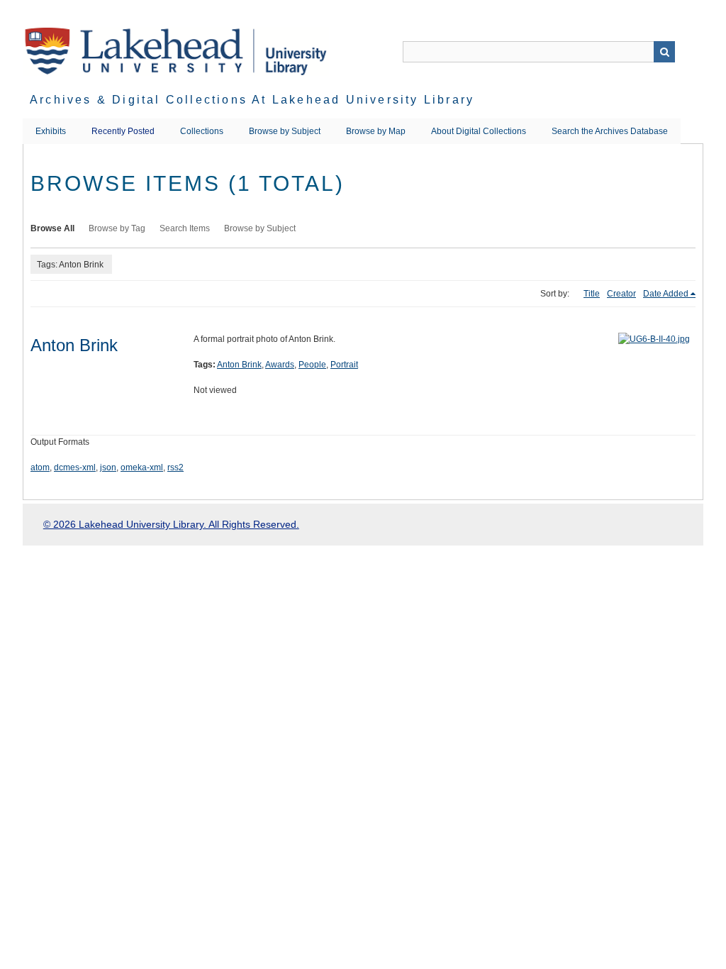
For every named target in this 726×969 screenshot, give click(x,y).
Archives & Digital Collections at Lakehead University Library (252, 100)
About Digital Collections (478, 131)
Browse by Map (376, 131)
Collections (201, 131)
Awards (279, 365)
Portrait (344, 365)
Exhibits (50, 131)
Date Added (665, 294)
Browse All (52, 228)
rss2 (175, 467)
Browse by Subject (284, 131)
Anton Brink (74, 345)
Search (664, 51)
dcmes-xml (75, 467)
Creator (621, 294)
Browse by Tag (117, 228)
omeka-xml (142, 467)
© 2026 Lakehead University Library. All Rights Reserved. (171, 524)
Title (591, 294)
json (108, 467)
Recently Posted (123, 131)
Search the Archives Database (610, 131)
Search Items (185, 228)
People (312, 365)
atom (40, 467)
